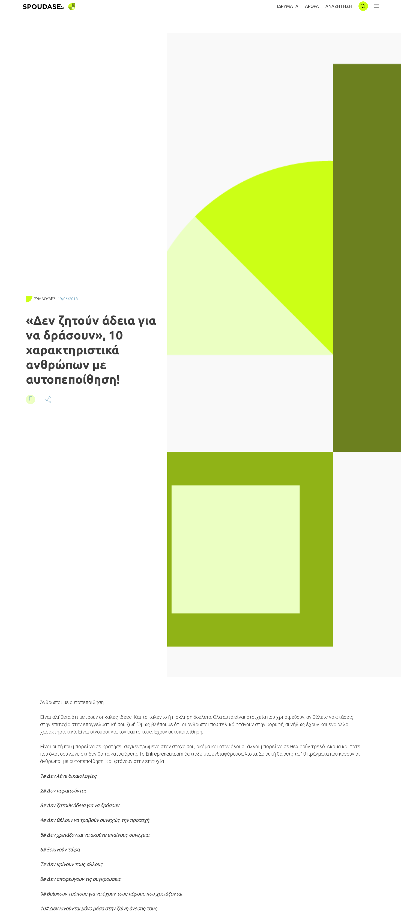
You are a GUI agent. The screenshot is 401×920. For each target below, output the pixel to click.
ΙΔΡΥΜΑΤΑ (287, 6)
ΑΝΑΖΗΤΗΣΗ (338, 6)
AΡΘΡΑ (312, 6)
